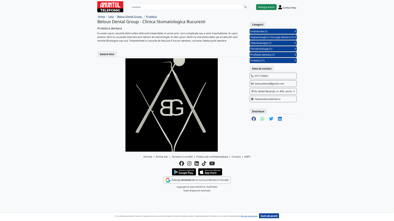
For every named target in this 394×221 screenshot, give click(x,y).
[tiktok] (204, 163)
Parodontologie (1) (261, 48)
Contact (236, 156)
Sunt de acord (269, 215)
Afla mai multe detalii (249, 216)
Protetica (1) (257, 60)
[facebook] (181, 163)
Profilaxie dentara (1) (262, 54)
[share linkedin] (280, 119)
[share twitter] (271, 119)
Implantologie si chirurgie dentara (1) (272, 37)
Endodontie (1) (258, 31)
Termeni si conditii (182, 156)
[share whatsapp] (262, 119)
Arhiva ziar (162, 156)
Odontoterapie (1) (260, 43)
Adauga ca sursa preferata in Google (200, 180)
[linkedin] (197, 163)
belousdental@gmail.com (269, 83)
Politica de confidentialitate (212, 156)
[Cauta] (245, 7)
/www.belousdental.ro (268, 99)
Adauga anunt (266, 7)
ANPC (247, 156)
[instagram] (189, 163)
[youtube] (212, 163)
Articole (147, 156)
